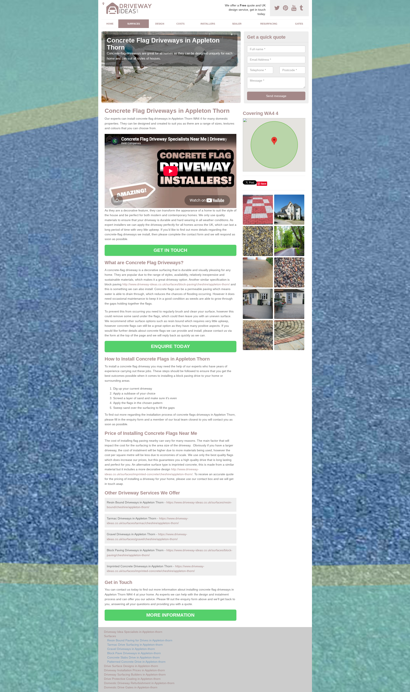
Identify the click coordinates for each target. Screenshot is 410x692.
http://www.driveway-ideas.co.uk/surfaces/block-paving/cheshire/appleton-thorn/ (176, 284)
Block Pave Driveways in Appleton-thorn (134, 653)
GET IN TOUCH (170, 250)
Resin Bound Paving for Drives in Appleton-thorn (139, 640)
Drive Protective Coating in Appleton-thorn (132, 678)
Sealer (237, 23)
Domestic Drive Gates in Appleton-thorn (130, 687)
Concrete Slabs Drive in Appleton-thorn (133, 657)
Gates (299, 23)
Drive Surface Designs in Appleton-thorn (131, 666)
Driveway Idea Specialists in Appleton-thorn (133, 631)
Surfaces (133, 23)
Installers (208, 23)
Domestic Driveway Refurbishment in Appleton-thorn (139, 683)
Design (159, 23)
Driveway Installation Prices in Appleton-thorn (134, 670)
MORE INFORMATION (170, 615)
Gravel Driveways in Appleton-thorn (131, 649)
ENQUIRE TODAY (170, 346)
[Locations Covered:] (103, 3)
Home (109, 23)
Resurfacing (268, 23)
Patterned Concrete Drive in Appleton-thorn (136, 661)
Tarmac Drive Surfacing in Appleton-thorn (135, 644)
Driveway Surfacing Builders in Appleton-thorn (135, 674)
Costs (180, 23)
